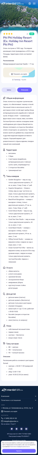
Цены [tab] (9, 90)
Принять (19, 451)
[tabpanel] (19, 238)
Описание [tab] (24, 90)
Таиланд (17, 80)
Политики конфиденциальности (20, 446)
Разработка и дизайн (19, 440)
